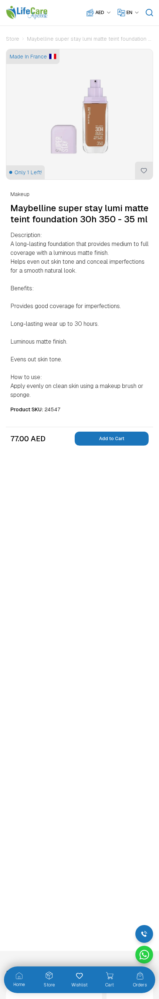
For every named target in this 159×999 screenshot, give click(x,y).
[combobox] (103, 12)
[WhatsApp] (144, 954)
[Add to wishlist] (144, 170)
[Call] (144, 934)
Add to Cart (111, 439)
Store (12, 39)
